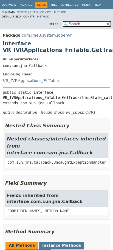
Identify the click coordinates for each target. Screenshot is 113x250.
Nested (22, 12)
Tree (53, 4)
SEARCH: (55, 24)
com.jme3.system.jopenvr (47, 35)
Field (34, 12)
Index (86, 4)
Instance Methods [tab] (61, 245)
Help (97, 4)
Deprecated (70, 4)
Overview (9, 4)
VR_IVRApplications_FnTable (31, 80)
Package (25, 4)
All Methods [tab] (22, 245)
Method (60, 12)
